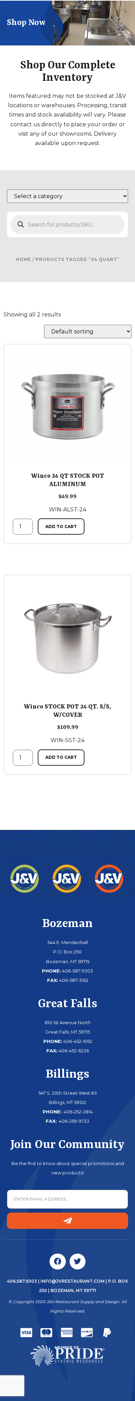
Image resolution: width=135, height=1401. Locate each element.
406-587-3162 (73, 980)
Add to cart (61, 526)
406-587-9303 (77, 971)
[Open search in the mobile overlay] (67, 224)
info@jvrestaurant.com (72, 1281)
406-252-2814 (78, 1111)
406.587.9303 (22, 1281)
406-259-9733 (73, 1121)
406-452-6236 (73, 1050)
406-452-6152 (77, 1041)
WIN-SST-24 (67, 723)
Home (23, 259)
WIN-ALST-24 (67, 493)
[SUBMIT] (67, 1221)
